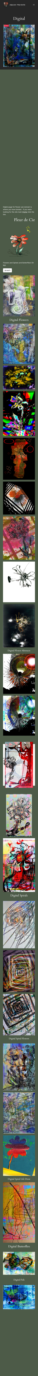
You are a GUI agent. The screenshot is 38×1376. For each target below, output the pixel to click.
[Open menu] (34, 5)
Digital (24, 212)
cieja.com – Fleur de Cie (17, 5)
